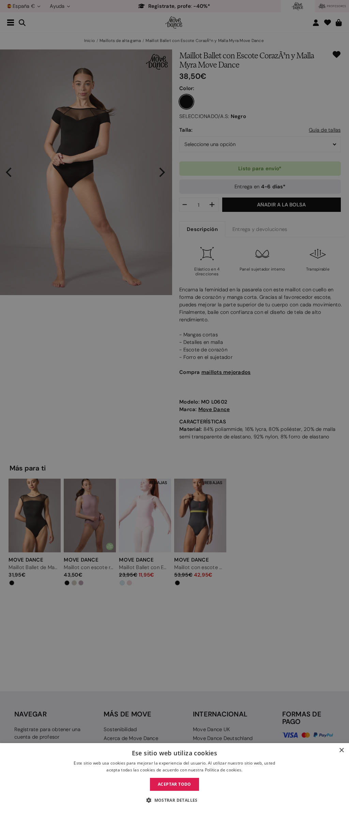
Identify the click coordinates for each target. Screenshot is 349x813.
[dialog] (174, 778)
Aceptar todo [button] (174, 784)
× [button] (341, 750)
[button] (174, 800)
